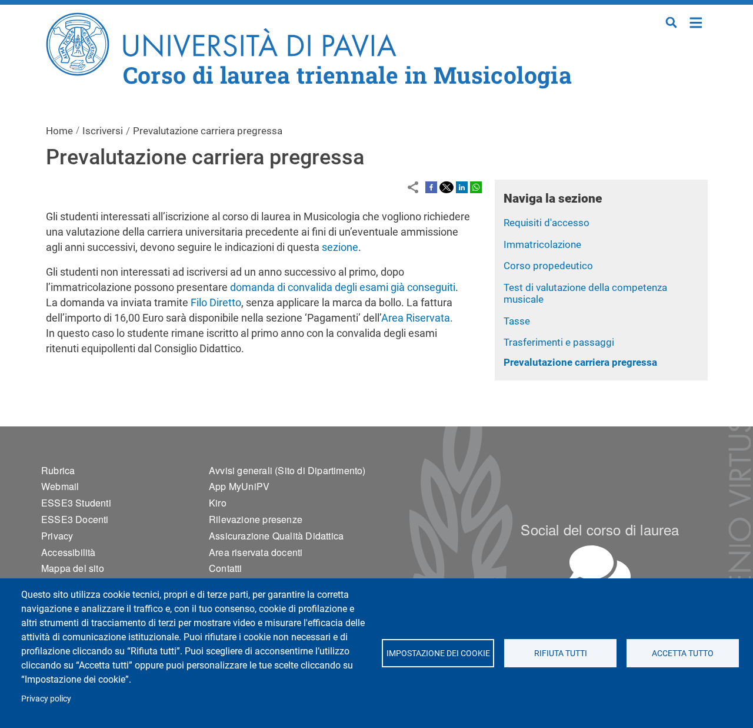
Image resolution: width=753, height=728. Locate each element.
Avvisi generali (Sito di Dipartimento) (287, 470)
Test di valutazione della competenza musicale (585, 294)
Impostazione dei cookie (437, 653)
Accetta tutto (683, 653)
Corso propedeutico (548, 266)
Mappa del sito (72, 568)
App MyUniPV (239, 486)
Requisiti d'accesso (546, 223)
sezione (340, 247)
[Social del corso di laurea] (600, 569)
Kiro (217, 502)
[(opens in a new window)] (431, 187)
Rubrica (58, 470)
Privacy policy (46, 698)
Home (696, 21)
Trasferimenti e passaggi (559, 342)
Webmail (60, 486)
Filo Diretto (216, 302)
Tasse (517, 321)
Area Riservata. (417, 318)
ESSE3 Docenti (75, 519)
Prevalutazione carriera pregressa (580, 362)
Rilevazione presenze (255, 519)
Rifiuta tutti (560, 653)
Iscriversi (102, 131)
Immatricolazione (542, 244)
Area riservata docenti (255, 552)
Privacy (57, 535)
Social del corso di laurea (600, 529)
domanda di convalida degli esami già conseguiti (342, 287)
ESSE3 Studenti (76, 502)
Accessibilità (68, 552)
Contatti (225, 568)
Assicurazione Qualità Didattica (276, 535)
